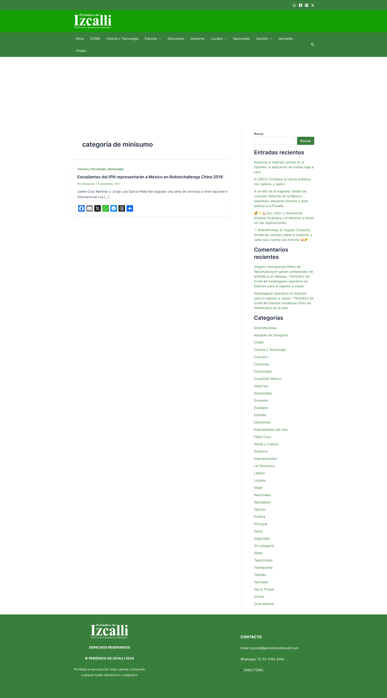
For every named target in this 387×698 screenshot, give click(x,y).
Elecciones (176, 39)
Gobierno (197, 39)
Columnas (261, 364)
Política (259, 517)
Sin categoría (264, 546)
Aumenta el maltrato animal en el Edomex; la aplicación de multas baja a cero (284, 167)
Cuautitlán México (268, 379)
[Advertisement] (193, 87)
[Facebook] (300, 5)
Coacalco (261, 357)
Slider (258, 553)
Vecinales (285, 39)
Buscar (258, 133)
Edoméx (151, 39)
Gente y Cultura (266, 444)
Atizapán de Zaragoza (271, 335)
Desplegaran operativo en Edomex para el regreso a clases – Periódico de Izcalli (283, 298)
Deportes (261, 386)
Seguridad (261, 538)
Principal (260, 524)
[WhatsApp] (294, 5)
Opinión (262, 39)
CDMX (95, 39)
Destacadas (116, 169)
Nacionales (241, 39)
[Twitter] (312, 5)
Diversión (261, 400)
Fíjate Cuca (262, 437)
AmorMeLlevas (265, 328)
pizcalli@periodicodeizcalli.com (275, 648)
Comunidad (263, 371)
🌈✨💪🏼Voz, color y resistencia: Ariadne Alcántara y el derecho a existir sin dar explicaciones (284, 218)
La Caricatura (264, 466)
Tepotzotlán (263, 560)
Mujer (258, 488)
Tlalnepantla (263, 567)
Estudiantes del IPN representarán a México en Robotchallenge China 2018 (150, 176)
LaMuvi (259, 473)
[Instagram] (306, 5)
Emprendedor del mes (271, 429)
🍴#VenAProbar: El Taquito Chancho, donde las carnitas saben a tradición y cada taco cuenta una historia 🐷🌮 (283, 235)
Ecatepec (261, 408)
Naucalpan (262, 502)
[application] (159, 38)
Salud (258, 531)
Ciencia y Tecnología (122, 39)
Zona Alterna (264, 604)
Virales (81, 51)
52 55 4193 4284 (271, 659)
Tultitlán (260, 575)
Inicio (80, 39)
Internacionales (265, 459)
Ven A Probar (264, 589)
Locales (217, 39)
